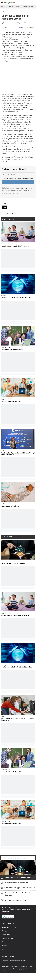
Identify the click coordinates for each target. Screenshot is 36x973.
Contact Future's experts (9, 927)
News (4, 207)
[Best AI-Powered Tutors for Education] (18, 870)
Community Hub (28, 6)
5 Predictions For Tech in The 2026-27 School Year (17, 894)
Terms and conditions (8, 923)
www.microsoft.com (24, 33)
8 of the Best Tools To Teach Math (16, 883)
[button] (2, 2)
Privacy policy (6, 931)
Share (5, 27)
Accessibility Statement (8, 956)
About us (4, 949)
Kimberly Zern (7, 23)
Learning (4, 11)
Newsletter (31, 27)
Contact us (5, 953)
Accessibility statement (8, 938)
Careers (4, 942)
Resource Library (14, 6)
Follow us (22, 27)
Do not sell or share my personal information (14, 960)
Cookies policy (6, 934)
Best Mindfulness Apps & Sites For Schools (19, 888)
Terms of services (21, 187)
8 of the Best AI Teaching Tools (15, 900)
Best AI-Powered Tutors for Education (17, 877)
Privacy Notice (23, 188)
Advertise (4, 945)
